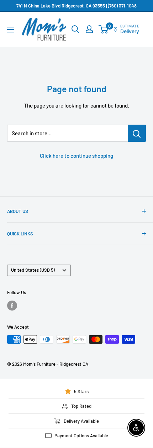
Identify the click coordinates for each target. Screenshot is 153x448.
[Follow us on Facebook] (12, 306)
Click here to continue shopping (76, 155)
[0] (103, 29)
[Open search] (75, 29)
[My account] (89, 29)
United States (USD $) (33, 270)
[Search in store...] (137, 133)
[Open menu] (10, 29)
